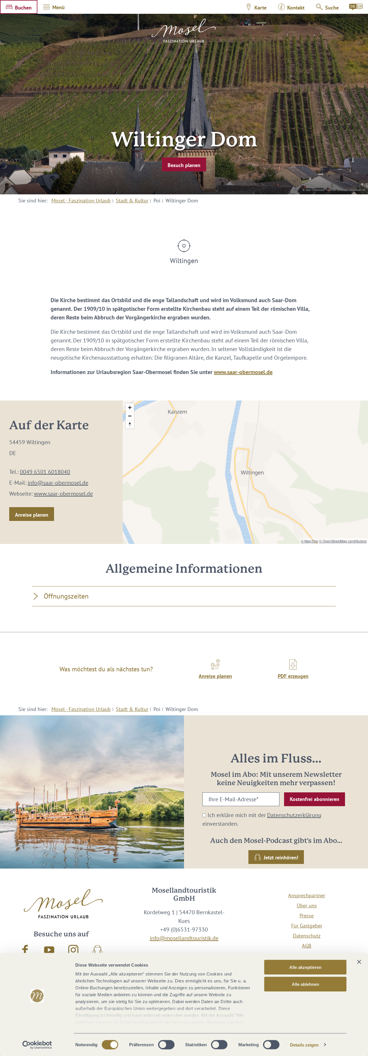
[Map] (245, 472)
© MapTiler (309, 540)
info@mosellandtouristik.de (184, 938)
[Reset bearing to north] (130, 424)
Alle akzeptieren (305, 967)
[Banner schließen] (359, 962)
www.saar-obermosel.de (243, 372)
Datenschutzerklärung (294, 815)
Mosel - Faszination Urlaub (81, 200)
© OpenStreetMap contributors (343, 540)
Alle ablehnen (305, 984)
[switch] (166, 1044)
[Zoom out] (130, 416)
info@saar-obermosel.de (58, 482)
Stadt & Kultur (132, 200)
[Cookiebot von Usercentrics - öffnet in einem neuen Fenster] (37, 1044)
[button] (18, 7)
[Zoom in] (130, 407)
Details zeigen (304, 1044)
